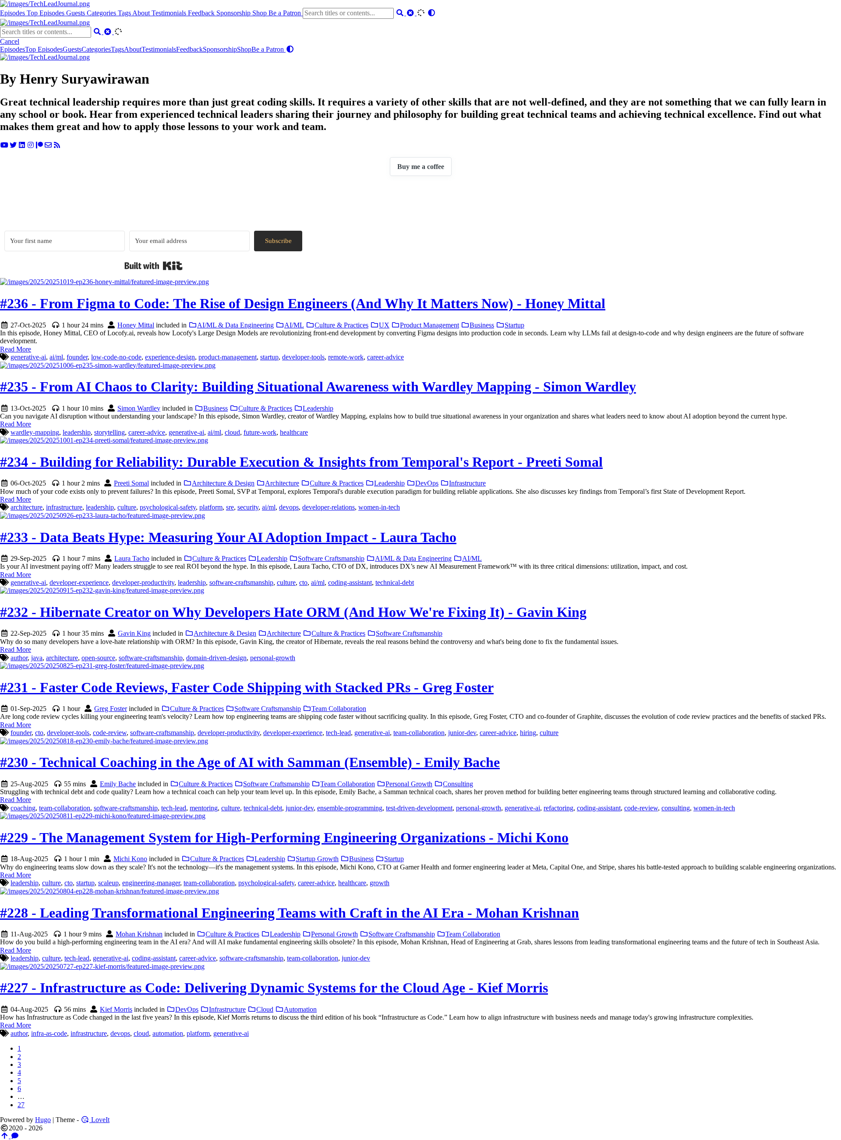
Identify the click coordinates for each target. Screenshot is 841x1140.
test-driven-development (419, 808)
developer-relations (328, 507)
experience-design (170, 357)
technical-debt (394, 582)
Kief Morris (116, 1009)
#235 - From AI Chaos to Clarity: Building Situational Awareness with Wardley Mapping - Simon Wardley (318, 386)
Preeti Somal (131, 483)
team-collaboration (419, 732)
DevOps (426, 483)
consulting (675, 808)
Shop (260, 13)
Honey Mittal (135, 325)
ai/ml (56, 357)
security (247, 507)
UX (384, 325)
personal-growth (272, 657)
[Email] (48, 145)
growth (379, 883)
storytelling (109, 432)
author (19, 657)
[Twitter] (13, 145)
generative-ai (28, 357)
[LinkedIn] (22, 145)
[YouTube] (4, 145)
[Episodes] (45, 57)
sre (230, 507)
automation (167, 1033)
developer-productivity (143, 582)
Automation (300, 1009)
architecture (26, 507)
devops (289, 507)
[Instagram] (30, 145)
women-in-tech (379, 507)
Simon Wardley (138, 408)
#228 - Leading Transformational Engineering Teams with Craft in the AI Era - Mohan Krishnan (289, 913)
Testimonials (170, 13)
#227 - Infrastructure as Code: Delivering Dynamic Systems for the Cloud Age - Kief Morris (274, 988)
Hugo (43, 1119)
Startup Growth (317, 858)
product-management (227, 357)
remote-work (346, 357)
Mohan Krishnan (139, 934)
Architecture (282, 483)
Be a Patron (286, 13)
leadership (77, 432)
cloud (232, 432)
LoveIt (99, 1119)
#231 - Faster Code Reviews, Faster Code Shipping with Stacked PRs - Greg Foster (247, 687)
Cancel (9, 41)
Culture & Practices (341, 325)
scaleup (108, 883)
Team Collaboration (338, 708)
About (142, 13)
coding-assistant (350, 582)
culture (126, 507)
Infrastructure (467, 483)
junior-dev (462, 732)
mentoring (204, 808)
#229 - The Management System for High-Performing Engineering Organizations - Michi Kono (284, 837)
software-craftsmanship (241, 582)
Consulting (458, 784)
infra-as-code (49, 1033)
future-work (260, 432)
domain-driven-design (216, 657)
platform (211, 507)
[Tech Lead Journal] (45, 3)
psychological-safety (168, 507)
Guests (76, 13)
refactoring (558, 808)
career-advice (385, 357)
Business (482, 325)
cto (303, 582)
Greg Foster (110, 708)
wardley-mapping (35, 432)
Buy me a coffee (420, 166)
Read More (15, 349)
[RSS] (57, 145)
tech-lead (338, 732)
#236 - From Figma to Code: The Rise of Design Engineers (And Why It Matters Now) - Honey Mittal (302, 303)
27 (21, 1104)
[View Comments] (15, 1136)
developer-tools (303, 357)
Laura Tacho (131, 558)
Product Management (429, 325)
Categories (102, 13)
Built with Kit (153, 266)
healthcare (294, 432)
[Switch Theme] (431, 13)
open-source (98, 657)
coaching (23, 808)
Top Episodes (46, 13)
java (36, 657)
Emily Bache (118, 784)
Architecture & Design (223, 483)
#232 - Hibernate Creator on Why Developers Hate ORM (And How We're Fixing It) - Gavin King (293, 612)
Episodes (13, 13)
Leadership (318, 408)
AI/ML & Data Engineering (235, 325)
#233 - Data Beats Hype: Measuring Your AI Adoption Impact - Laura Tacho (228, 537)
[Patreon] (39, 145)
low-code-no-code (116, 357)
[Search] (401, 13)
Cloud (264, 1009)
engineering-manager (151, 883)
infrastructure (64, 507)
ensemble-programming (349, 808)
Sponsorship (234, 13)
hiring (528, 732)
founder (77, 357)
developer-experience (79, 582)
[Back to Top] (5, 1136)
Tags (125, 13)
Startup (514, 325)
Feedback (202, 13)
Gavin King (134, 633)
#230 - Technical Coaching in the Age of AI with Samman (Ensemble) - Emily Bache (250, 762)
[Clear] (411, 13)
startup (269, 357)
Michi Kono (130, 858)
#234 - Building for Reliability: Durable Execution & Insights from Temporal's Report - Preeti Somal (301, 462)
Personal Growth (408, 784)
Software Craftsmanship (331, 558)
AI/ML (294, 325)
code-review (110, 732)
